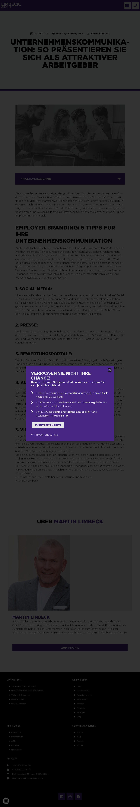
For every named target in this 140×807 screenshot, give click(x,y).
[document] (70, 403)
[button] (6, 801)
